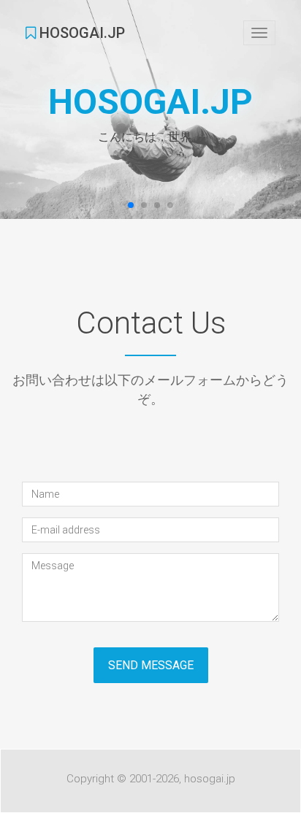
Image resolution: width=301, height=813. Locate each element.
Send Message (151, 665)
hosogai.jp (80, 33)
